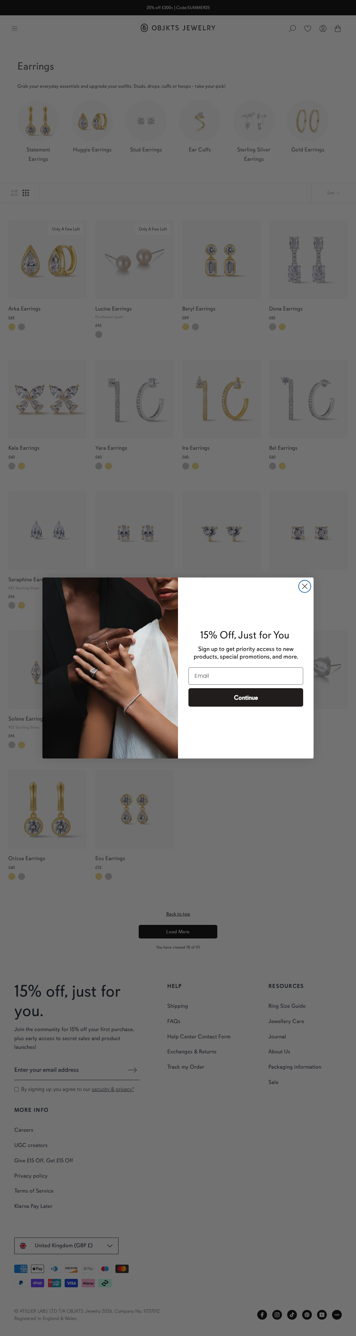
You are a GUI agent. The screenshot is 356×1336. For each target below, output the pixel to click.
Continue (246, 697)
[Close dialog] (305, 586)
